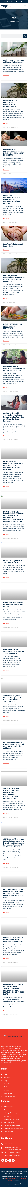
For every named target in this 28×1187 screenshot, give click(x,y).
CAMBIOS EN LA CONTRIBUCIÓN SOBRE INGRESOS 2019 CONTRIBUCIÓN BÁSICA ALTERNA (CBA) (11, 200)
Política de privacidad (12, 1178)
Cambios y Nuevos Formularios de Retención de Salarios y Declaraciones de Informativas (14, 279)
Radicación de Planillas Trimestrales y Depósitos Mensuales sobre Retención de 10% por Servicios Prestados (13, 417)
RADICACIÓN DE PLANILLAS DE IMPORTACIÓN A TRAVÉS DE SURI (13, 605)
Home (10, 21)
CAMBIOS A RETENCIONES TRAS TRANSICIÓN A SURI (12, 561)
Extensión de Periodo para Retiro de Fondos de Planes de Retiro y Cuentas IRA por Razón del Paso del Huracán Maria (13, 893)
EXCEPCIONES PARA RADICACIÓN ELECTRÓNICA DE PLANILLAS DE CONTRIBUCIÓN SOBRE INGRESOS (13, 465)
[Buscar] (25, 36)
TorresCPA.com (22, 1171)
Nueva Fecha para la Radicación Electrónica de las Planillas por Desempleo (14, 369)
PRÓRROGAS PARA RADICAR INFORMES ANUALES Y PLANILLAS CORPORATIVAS (13, 940)
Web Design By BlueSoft (14, 1184)
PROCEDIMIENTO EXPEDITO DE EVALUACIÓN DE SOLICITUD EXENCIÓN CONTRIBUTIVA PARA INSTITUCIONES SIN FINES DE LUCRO (13, 989)
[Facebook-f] (2, 1160)
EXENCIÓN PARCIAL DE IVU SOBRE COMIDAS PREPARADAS (12, 326)
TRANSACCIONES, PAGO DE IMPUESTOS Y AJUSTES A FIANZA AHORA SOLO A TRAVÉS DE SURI (12, 699)
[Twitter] (6, 1160)
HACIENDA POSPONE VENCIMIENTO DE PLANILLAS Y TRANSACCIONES (13, 651)
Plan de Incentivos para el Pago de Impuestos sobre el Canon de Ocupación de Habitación (13, 745)
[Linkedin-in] (9, 1160)
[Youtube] (13, 1160)
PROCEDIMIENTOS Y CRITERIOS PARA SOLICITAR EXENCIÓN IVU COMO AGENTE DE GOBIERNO (13, 152)
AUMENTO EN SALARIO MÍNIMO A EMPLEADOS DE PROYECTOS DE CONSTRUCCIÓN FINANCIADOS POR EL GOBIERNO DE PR (12, 793)
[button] (25, 6)
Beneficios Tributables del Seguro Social (13, 245)
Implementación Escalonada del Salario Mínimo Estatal (13, 61)
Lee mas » (6, 75)
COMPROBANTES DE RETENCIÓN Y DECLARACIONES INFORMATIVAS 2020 (10, 104)
